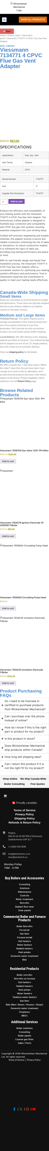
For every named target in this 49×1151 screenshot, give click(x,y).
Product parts (13, 35)
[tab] (24, 147)
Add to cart (16, 201)
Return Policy (24, 381)
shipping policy (16, 352)
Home (3, 35)
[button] (4, 19)
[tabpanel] (24, 174)
